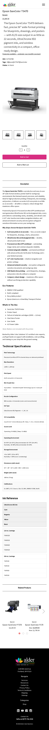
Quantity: (24, 146)
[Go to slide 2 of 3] (23, 633)
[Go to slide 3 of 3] (27, 633)
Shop (24, 704)
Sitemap (24, 695)
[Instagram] (30, 710)
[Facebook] (26, 710)
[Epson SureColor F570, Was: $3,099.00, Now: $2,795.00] (34, 606)
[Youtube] (22, 710)
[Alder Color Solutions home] (9, 5)
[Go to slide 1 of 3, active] (19, 633)
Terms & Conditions (24, 690)
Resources (24, 683)
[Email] (3, 174)
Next (43, 611)
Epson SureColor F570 (34, 625)
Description (24, 184)
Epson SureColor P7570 (12, 625)
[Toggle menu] (43, 4)
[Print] (8, 174)
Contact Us (24, 685)
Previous (3, 611)
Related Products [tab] (24, 588)
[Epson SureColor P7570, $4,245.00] (12, 606)
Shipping (24, 693)
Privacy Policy (24, 688)
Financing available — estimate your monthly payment (21, 54)
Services (24, 680)
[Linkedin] (18, 710)
